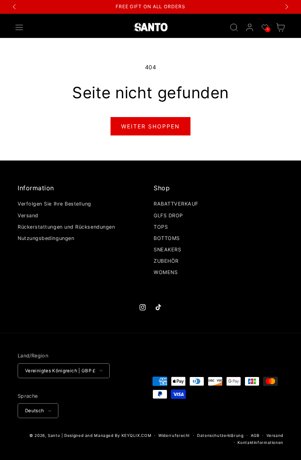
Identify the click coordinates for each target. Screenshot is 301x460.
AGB (255, 435)
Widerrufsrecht (174, 435)
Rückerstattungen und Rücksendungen (66, 227)
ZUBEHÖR (166, 261)
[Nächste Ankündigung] (286, 6)
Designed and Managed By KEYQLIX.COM (107, 435)
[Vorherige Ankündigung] (14, 6)
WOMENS (166, 272)
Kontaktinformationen (260, 442)
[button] (19, 27)
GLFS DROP (168, 215)
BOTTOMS (167, 238)
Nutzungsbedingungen (46, 238)
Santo (55, 435)
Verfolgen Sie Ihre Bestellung (54, 204)
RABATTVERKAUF (176, 204)
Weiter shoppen (150, 126)
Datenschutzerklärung (220, 435)
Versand (28, 215)
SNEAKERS (167, 250)
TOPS (161, 227)
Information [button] (36, 188)
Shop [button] (162, 188)
